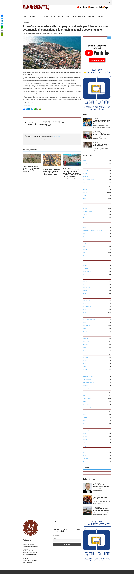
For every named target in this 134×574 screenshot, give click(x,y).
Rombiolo (85, 357)
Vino (84, 452)
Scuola (84, 395)
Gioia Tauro (85, 268)
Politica (85, 335)
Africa (84, 160)
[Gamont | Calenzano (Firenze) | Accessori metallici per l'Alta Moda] (97, 89)
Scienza (85, 392)
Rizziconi (85, 354)
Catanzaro (85, 198)
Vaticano (85, 442)
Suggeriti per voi (87, 423)
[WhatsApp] (2, 28)
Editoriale (100, 16)
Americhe (85, 176)
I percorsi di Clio (87, 271)
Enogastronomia (87, 243)
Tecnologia (85, 427)
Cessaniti (85, 202)
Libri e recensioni (87, 287)
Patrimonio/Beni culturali (89, 319)
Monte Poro (86, 303)
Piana (84, 322)
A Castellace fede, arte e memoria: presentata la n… (101, 509)
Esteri (60, 16)
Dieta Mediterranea (78, 16)
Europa (85, 249)
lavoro (84, 284)
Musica (85, 309)
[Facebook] (2, 14)
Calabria (32, 16)
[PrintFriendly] (2, 34)
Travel (84, 433)
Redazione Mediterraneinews (33, 33)
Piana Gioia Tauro (87, 325)
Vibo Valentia (86, 449)
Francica (85, 265)
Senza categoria (86, 398)
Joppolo (85, 281)
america (85, 173)
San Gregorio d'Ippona (88, 382)
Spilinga (85, 411)
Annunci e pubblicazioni (88, 179)
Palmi (84, 316)
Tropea (85, 436)
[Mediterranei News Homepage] (30, 527)
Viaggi (84, 446)
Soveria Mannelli (87, 408)
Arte (84, 183)
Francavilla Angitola (87, 262)
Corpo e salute (86, 205)
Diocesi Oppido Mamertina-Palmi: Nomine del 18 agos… (101, 485)
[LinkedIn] (2, 21)
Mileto (84, 297)
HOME (24, 16)
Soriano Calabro (87, 404)
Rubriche (90, 16)
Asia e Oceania (86, 186)
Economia (85, 236)
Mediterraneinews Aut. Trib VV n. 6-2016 (31, 571)
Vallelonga (85, 439)
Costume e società (87, 211)
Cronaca (85, 214)
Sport (67, 16)
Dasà (84, 227)
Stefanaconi (86, 417)
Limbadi (85, 290)
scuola (30, 113)
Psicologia (85, 338)
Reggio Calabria (86, 341)
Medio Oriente (86, 293)
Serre (84, 401)
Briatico (85, 189)
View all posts (57, 136)
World (84, 455)
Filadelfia (85, 255)
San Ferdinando (87, 379)
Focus (84, 259)
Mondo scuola (86, 300)
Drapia (84, 233)
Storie (84, 420)
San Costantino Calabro (88, 376)
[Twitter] (2, 17)
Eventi (84, 252)
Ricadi (84, 347)
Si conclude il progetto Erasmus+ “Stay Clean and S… (102, 133)
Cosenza (85, 208)
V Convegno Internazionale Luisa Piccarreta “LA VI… (101, 144)
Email (54, 538)
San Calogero (86, 370)
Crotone (85, 217)
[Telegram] (2, 24)
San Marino (86, 385)
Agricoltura (85, 164)
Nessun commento (47, 33)
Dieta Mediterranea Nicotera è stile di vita (92, 230)
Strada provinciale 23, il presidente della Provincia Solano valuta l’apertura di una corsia (31, 169)
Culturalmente (86, 224)
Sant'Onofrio (86, 389)
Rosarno (85, 360)
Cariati (84, 195)
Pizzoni (85, 331)
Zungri (84, 461)
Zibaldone (85, 458)
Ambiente (85, 170)
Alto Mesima (86, 167)
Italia (53, 16)
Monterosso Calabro (88, 306)
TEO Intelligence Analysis (89, 430)
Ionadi (84, 274)
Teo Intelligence (43, 16)
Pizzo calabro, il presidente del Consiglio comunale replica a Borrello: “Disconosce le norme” (51, 172)
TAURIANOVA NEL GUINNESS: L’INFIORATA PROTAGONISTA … (101, 121)
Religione (85, 344)
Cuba (84, 221)
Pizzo (26, 113)
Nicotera (85, 312)
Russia (84, 363)
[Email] (2, 31)
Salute (84, 366)
